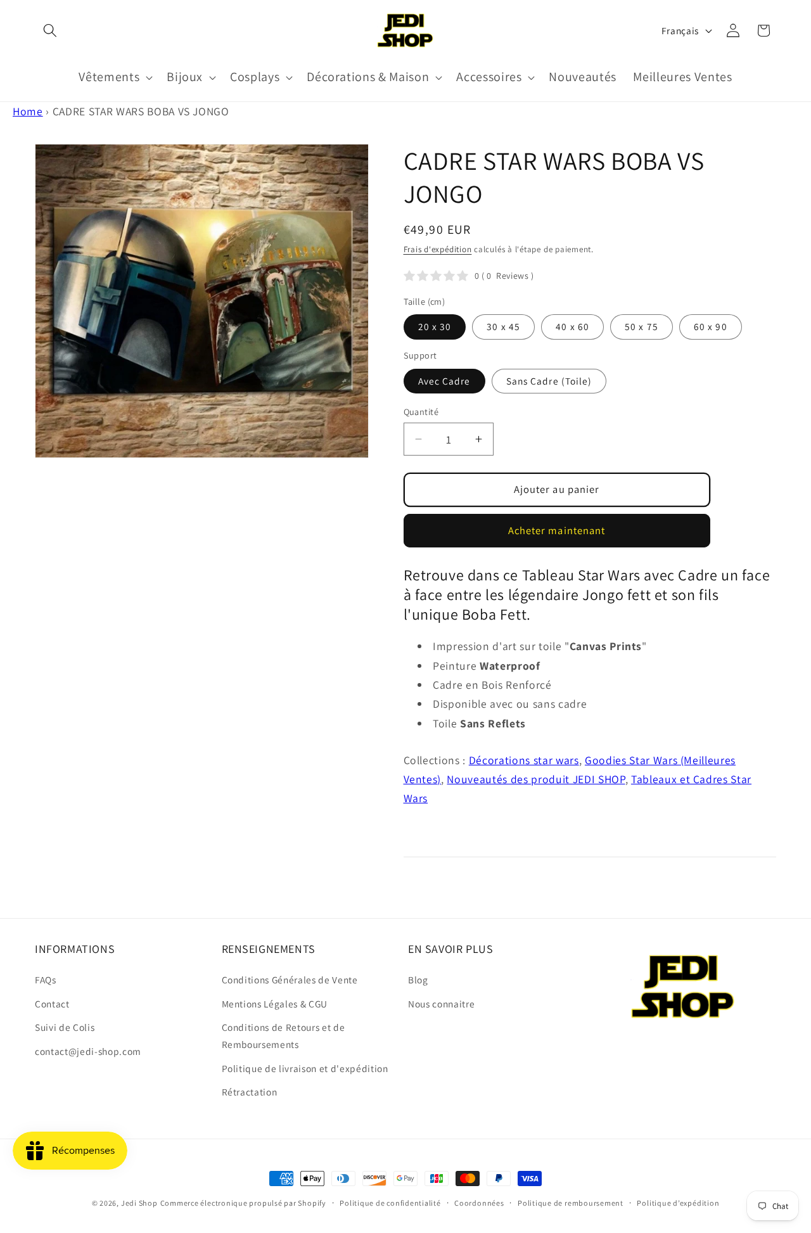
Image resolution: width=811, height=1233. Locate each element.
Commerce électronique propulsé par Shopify (243, 1203)
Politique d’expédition (678, 1203)
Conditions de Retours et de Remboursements (283, 1036)
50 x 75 (641, 326)
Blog (418, 979)
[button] (50, 30)
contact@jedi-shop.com (88, 1051)
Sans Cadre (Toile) (549, 380)
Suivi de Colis (64, 1027)
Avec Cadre (444, 380)
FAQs (45, 979)
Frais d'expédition (438, 249)
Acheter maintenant (557, 530)
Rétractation (250, 1091)
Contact (52, 1003)
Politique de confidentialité (390, 1203)
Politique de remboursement (570, 1203)
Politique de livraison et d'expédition (305, 1068)
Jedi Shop (139, 1203)
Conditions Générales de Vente (290, 979)
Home (28, 111)
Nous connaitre (441, 1003)
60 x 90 (710, 326)
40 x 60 (572, 326)
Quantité (421, 412)
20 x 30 (435, 326)
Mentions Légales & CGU (275, 1003)
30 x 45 (503, 326)
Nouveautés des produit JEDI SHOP (536, 779)
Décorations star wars (524, 760)
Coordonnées (479, 1203)
